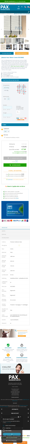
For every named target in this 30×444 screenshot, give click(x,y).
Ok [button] (11, 434)
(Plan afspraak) (22, 1)
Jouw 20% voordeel (14, 149)
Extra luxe (6, 134)
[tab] (15, 227)
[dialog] (11, 429)
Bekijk (17, 198)
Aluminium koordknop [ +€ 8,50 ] (12, 137)
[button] (12, 440)
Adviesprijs (12, 144)
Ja (8, 131)
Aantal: (13, 161)
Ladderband (6, 128)
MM (5, 99)
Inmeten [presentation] (3, 231)
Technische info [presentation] (5, 237)
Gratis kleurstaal (7, 53)
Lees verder (8, 422)
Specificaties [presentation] (4, 227)
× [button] (20, 416)
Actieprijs (11, 146)
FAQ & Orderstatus (4, 3)
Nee (5, 131)
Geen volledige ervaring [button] (12, 437)
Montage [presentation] (4, 234)
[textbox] (13, 11)
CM (8, 99)
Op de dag (6, 87)
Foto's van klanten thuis (21, 3)
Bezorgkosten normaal (20, 151)
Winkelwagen (25, 6)
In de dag (6, 90)
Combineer (10, 179)
